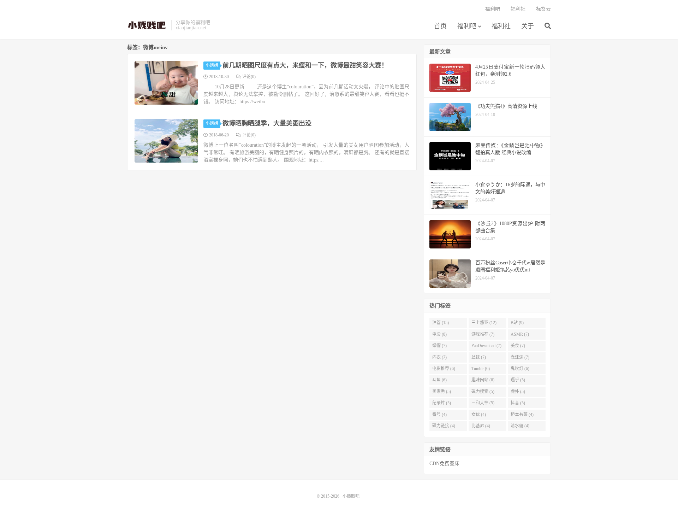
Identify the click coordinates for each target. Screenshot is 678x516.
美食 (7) (518, 345)
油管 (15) (440, 322)
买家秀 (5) (441, 391)
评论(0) (249, 76)
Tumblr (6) (480, 368)
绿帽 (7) (439, 345)
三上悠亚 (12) (483, 322)
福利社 (501, 26)
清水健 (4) (520, 425)
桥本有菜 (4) (522, 414)
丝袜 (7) (478, 357)
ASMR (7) (520, 334)
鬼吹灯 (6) (520, 368)
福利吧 (466, 26)
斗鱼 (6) (439, 379)
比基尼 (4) (480, 425)
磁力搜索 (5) (482, 391)
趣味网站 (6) (482, 379)
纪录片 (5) (441, 402)
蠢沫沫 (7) (520, 357)
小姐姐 (212, 65)
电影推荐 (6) (443, 368)
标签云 (543, 9)
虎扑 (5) (518, 391)
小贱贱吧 (147, 25)
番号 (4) (439, 414)
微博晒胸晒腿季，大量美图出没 (266, 123)
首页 (440, 26)
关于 (527, 26)
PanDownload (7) (486, 345)
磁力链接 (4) (443, 425)
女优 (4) (478, 414)
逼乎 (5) (518, 379)
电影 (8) (439, 334)
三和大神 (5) (482, 402)
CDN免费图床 (444, 463)
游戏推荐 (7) (482, 334)
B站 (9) (517, 322)
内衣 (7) (439, 357)
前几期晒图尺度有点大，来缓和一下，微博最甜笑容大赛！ (305, 65)
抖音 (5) (518, 402)
